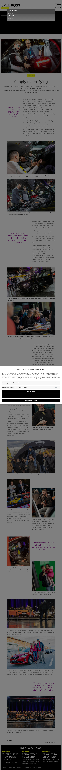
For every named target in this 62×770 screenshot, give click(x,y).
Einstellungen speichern (31, 400)
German (10, 13)
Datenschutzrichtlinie (38, 379)
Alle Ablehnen (31, 396)
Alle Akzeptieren (31, 391)
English (10, 18)
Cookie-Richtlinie (50, 377)
